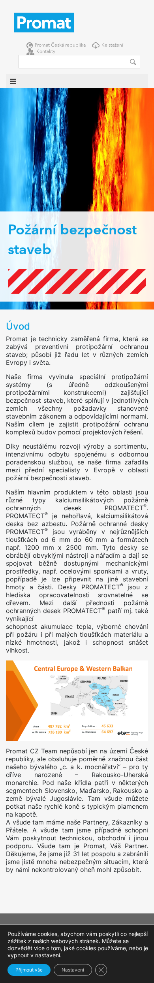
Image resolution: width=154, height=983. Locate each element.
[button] (7, 198)
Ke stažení (112, 45)
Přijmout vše (29, 970)
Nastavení (73, 970)
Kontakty (45, 51)
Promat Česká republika (60, 45)
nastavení (47, 955)
